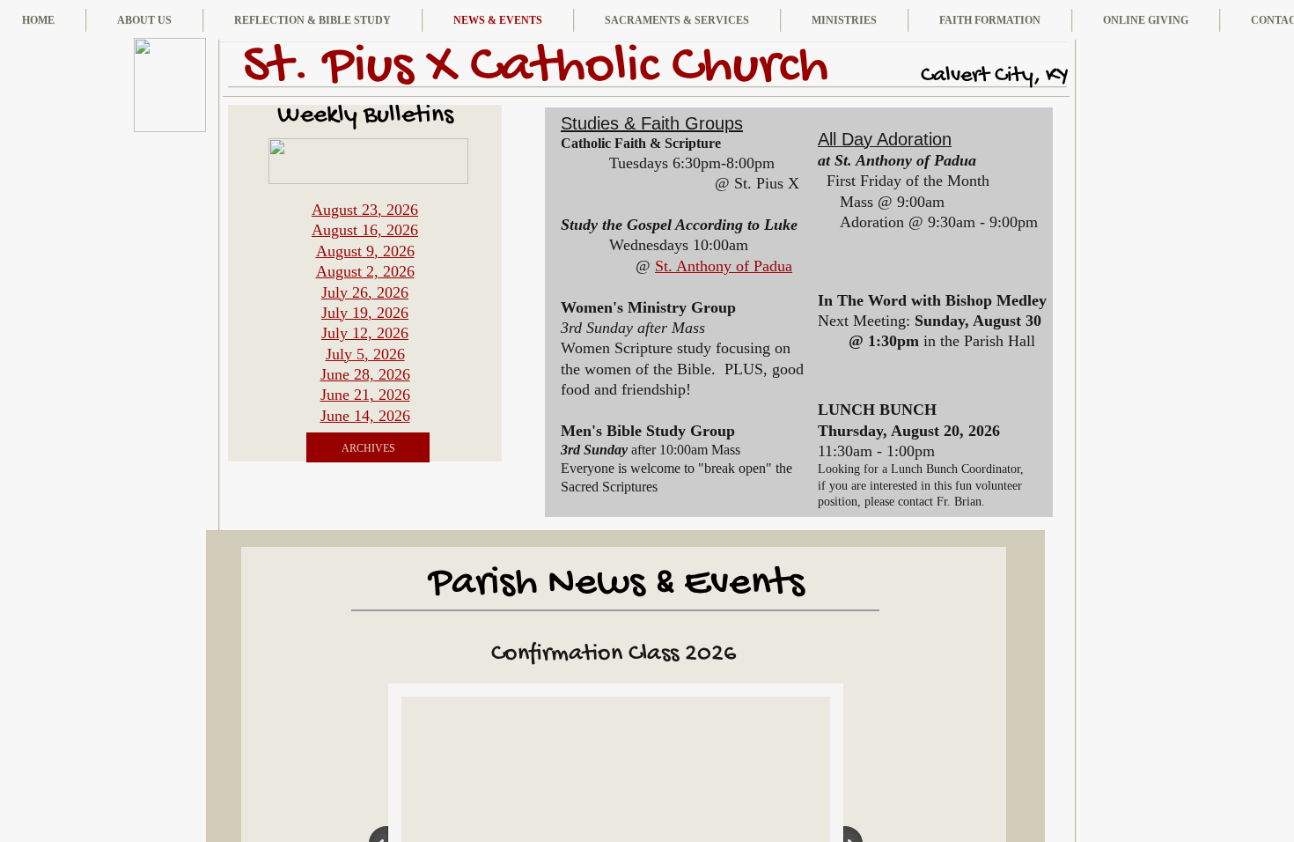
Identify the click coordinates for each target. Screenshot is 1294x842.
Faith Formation (989, 20)
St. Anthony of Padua (723, 266)
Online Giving (1145, 20)
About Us (144, 20)
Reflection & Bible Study (312, 20)
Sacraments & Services (677, 20)
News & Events (497, 20)
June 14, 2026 (365, 416)
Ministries (844, 20)
